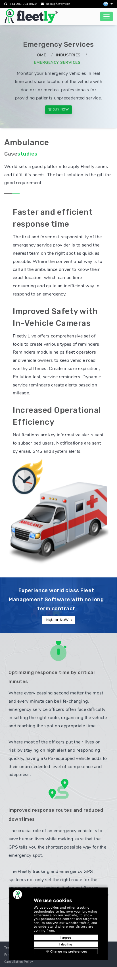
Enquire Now (57, 620)
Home (40, 55)
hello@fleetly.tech (58, 4)
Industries (68, 55)
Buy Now (60, 109)
